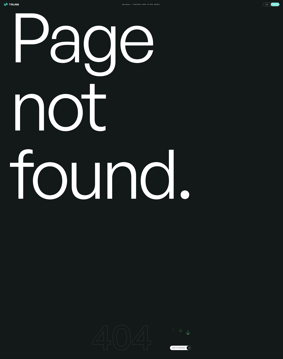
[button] (127, 4)
